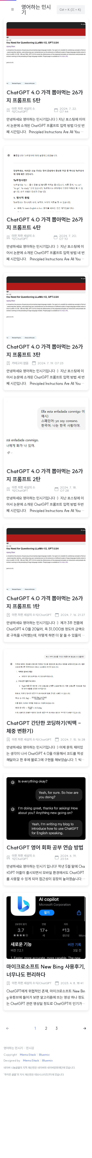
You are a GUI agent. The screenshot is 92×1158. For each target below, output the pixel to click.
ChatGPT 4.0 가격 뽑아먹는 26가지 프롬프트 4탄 (44, 223)
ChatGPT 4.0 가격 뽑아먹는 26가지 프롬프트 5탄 (44, 96)
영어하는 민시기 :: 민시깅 (19, 1048)
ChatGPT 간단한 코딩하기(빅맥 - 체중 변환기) (43, 727)
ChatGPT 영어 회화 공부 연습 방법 (44, 847)
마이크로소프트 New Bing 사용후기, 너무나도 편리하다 (45, 970)
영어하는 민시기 (36, 9)
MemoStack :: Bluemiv (35, 1054)
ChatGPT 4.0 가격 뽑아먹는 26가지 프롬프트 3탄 (44, 350)
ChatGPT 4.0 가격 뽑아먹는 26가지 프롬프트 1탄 (44, 602)
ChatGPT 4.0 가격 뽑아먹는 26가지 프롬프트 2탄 (44, 475)
